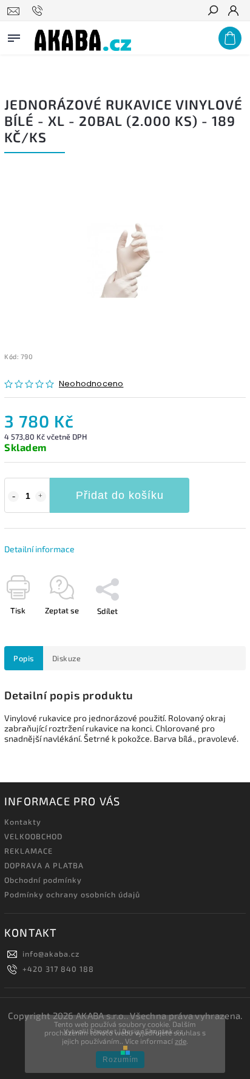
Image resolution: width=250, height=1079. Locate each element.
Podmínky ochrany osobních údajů (72, 894)
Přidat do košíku (120, 495)
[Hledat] (212, 11)
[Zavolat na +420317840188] (39, 11)
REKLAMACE (28, 851)
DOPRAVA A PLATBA (44, 865)
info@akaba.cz (50, 954)
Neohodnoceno (91, 384)
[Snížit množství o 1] (13, 496)
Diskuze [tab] (66, 658)
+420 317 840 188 (58, 969)
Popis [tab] (23, 658)
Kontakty (22, 822)
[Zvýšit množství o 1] (40, 496)
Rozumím (120, 1059)
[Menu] (14, 36)
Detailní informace (39, 549)
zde (180, 1041)
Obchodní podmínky (43, 880)
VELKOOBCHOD (33, 836)
